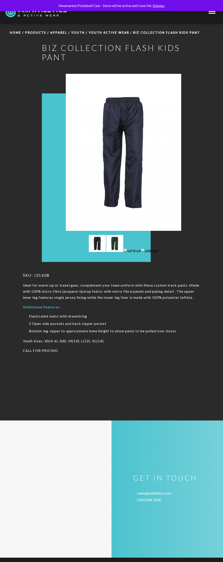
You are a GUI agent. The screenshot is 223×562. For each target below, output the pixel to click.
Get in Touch (165, 477)
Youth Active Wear (109, 32)
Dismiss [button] (158, 5)
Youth (78, 32)
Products (35, 32)
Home (15, 32)
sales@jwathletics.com (154, 493)
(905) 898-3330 (149, 500)
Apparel (58, 32)
